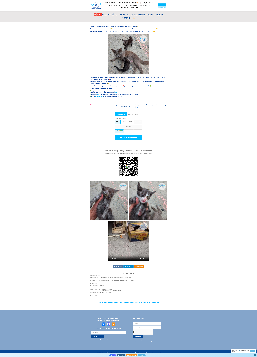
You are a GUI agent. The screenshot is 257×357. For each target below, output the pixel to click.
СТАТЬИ (132, 7)
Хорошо (252, 351)
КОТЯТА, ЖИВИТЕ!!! (128, 137)
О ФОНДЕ (145, 3)
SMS (98, 94)
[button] (162, 4)
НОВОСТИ (113, 3)
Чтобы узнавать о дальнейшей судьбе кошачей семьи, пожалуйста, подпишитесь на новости (128, 302)
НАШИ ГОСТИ (112, 5)
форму (113, 91)
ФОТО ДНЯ (147, 5)
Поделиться (119, 266)
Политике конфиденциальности (97, 340)
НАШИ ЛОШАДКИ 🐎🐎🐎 (135, 3)
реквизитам (98, 96)
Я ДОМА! (118, 5)
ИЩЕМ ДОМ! (124, 5)
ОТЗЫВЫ (151, 3)
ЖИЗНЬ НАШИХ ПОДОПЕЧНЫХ (137, 5)
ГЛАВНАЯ (107, 3)
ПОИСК (136, 7)
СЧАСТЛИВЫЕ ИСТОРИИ (122, 3)
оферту (123, 141)
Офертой (113, 340)
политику (130, 141)
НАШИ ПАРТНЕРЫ (124, 7)
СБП (116, 92)
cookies (239, 350)
